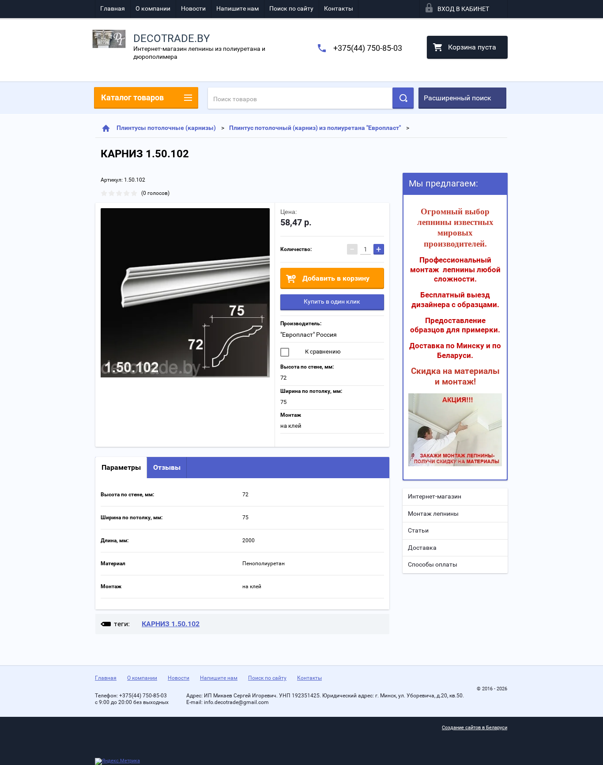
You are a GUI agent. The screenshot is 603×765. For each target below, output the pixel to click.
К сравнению (322, 351)
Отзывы (167, 467)
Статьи (418, 530)
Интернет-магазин (434, 496)
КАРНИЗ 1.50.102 (171, 624)
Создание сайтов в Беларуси (474, 728)
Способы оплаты (432, 564)
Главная (112, 8)
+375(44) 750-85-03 (367, 48)
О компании (153, 8)
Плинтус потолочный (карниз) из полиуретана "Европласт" (315, 127)
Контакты (338, 8)
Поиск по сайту (291, 8)
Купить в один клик (332, 301)
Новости (193, 8)
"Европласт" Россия (308, 334)
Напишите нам (237, 8)
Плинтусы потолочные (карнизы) (166, 127)
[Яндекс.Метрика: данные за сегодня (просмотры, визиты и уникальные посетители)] (117, 761)
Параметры (121, 467)
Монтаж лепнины (433, 513)
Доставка (422, 547)
